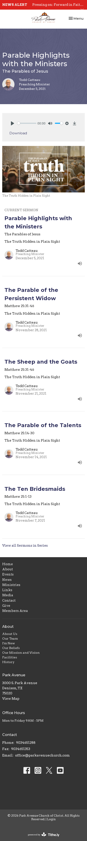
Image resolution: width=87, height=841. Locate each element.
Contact (9, 601)
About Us (9, 634)
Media (7, 595)
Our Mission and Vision (21, 652)
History (8, 662)
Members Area (15, 611)
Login (51, 819)
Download (18, 133)
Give (6, 606)
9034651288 (25, 743)
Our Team (10, 638)
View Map (10, 699)
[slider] (26, 123)
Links (7, 590)
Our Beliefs (11, 648)
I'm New (8, 643)
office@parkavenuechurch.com (42, 755)
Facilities (9, 657)
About (7, 569)
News (7, 580)
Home (7, 564)
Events (8, 574)
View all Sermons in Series (25, 546)
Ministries (11, 585)
